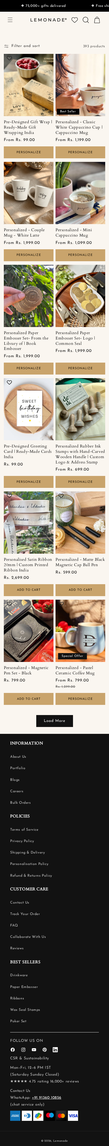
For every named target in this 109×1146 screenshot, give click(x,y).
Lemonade (60, 1141)
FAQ (14, 925)
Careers (16, 791)
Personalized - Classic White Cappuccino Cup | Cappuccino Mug (79, 127)
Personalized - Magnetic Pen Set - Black (26, 670)
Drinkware (19, 975)
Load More (54, 721)
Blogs (15, 780)
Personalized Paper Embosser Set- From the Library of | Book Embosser (26, 340)
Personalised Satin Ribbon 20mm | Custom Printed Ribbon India (28, 565)
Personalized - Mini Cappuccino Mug (74, 232)
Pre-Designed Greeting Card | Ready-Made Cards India (28, 451)
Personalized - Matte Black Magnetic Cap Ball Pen (80, 562)
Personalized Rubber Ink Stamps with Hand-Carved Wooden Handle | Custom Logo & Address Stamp (80, 454)
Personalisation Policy (29, 864)
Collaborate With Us (28, 937)
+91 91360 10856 (46, 1098)
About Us (18, 757)
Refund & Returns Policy (31, 876)
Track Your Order (25, 914)
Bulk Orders (20, 803)
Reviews (17, 948)
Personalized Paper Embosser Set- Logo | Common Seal (75, 338)
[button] (10, 19)
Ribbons (17, 998)
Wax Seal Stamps (25, 1010)
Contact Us (19, 903)
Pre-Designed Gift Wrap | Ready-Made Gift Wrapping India (28, 127)
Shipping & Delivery (27, 853)
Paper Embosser (24, 987)
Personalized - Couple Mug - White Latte (24, 232)
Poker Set (18, 1021)
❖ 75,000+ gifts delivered (29, 6)
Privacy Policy (22, 841)
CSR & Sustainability (29, 1058)
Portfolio (17, 768)
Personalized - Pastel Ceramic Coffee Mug (75, 670)
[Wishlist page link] (74, 20)
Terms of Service (24, 830)
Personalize (28, 152)
